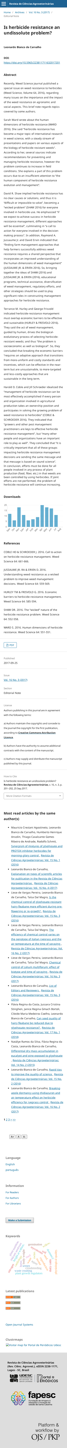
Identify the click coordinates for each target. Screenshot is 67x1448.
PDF (11, 645)
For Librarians (13, 1203)
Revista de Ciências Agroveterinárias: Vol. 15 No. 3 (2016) (35, 915)
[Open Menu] (3, 3)
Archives (19, 12)
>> (14, 1119)
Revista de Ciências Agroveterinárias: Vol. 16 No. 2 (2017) (37, 1106)
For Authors (12, 1198)
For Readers (12, 1192)
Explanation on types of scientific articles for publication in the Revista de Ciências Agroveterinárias (36, 878)
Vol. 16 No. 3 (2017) (39, 12)
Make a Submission (19, 1220)
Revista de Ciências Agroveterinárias (31, 3)
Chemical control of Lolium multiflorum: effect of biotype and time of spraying (36, 967)
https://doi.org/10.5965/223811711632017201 (32, 62)
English (10, 1164)
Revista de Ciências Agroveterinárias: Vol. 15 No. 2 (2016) (37, 1078)
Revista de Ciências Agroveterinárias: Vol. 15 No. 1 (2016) (35, 860)
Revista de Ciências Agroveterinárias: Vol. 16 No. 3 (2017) (36, 976)
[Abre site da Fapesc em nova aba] (33, 1407)
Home (7, 12)
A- (24, 1136)
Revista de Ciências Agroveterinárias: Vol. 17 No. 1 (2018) (35, 1032)
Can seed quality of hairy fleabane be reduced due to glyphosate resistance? (36, 1023)
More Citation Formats (18, 796)
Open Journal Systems (19, 1324)
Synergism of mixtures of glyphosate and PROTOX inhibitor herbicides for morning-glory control (37, 850)
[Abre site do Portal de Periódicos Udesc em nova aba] (33, 1383)
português (12, 1170)
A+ (12, 1136)
